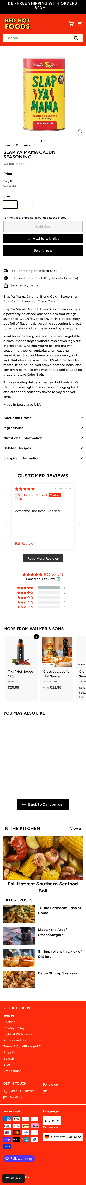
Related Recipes (17, 448)
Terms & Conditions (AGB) (22, 1046)
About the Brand (17, 418)
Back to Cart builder (46, 804)
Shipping (28, 217)
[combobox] (43, 38)
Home (7, 145)
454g (26, 205)
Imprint (8, 1016)
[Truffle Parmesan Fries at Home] (19, 914)
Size (6, 196)
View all (76, 828)
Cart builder (24, 145)
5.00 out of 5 (53, 574)
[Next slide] (79, 522)
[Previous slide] (6, 522)
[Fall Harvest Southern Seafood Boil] (43, 858)
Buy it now (43, 250)
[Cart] (71, 24)
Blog (6, 1064)
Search (8, 1058)
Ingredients (13, 428)
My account (12, 1071)
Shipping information (21, 458)
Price (7, 173)
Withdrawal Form (16, 1040)
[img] (25, 489)
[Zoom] (80, 131)
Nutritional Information (23, 438)
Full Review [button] (24, 543)
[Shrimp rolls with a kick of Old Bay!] (19, 958)
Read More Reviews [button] (43, 558)
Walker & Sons (14, 164)
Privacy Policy (14, 1028)
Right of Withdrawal (18, 1034)
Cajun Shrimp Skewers (57, 973)
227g (10, 205)
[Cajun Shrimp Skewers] (19, 979)
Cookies (9, 1022)
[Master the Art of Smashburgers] (19, 936)
